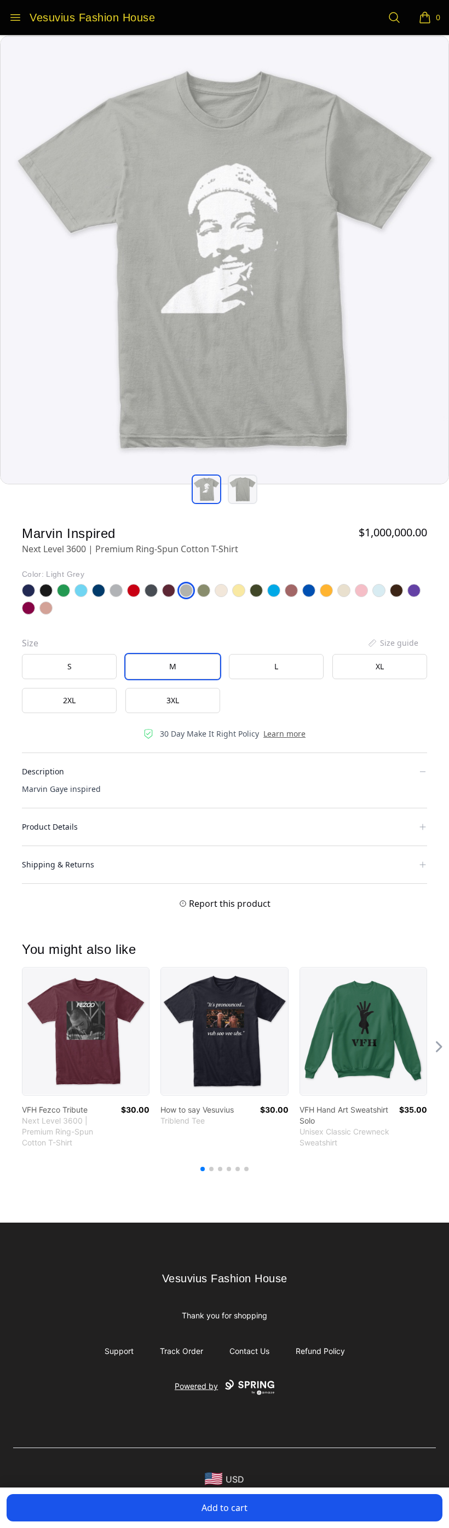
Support (119, 1351)
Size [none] (30, 643)
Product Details (50, 826)
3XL (172, 700)
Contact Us (249, 1351)
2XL (69, 700)
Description (43, 771)
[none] (392, 643)
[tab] (206, 489)
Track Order (181, 1351)
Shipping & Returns (58, 864)
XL (380, 666)
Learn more (284, 733)
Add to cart (224, 1508)
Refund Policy (320, 1351)
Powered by (196, 1386)
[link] (85, 1031)
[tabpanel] (224, 260)
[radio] (69, 666)
